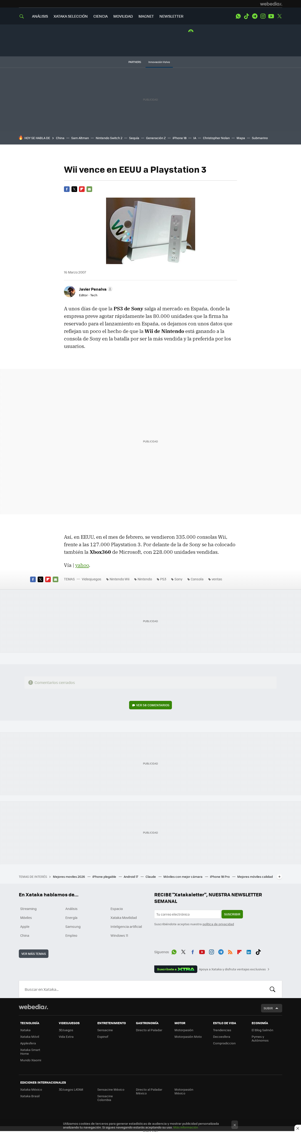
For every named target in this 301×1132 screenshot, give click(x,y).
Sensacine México (110, 1089)
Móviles (26, 917)
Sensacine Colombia (105, 1098)
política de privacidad (218, 924)
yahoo (82, 565)
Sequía (134, 138)
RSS (230, 951)
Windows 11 (119, 935)
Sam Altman (80, 138)
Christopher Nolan (216, 138)
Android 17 (131, 876)
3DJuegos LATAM (71, 1089)
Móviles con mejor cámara (183, 876)
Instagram (263, 16)
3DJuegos (66, 1030)
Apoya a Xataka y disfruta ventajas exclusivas (232, 969)
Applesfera (28, 1043)
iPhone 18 (179, 138)
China (60, 138)
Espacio (117, 908)
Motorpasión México (183, 1091)
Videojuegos (91, 579)
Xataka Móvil (29, 1036)
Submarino (260, 138)
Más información (185, 1127)
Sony (178, 579)
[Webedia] (271, 4)
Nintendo (145, 579)
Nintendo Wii (119, 579)
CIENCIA (100, 16)
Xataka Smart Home (30, 1051)
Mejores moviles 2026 (69, 876)
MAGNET (146, 16)
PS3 (163, 579)
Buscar (272, 989)
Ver (152, 705)
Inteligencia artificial (126, 926)
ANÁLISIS (40, 16)
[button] (95, 289)
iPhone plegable (104, 876)
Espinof (102, 1036)
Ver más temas (33, 953)
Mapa (241, 138)
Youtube (271, 16)
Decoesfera (221, 1036)
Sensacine (105, 1030)
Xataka (25, 1030)
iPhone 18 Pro (220, 876)
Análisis (71, 908)
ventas (217, 579)
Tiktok (246, 16)
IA (194, 138)
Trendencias (222, 1030)
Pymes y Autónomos (260, 1038)
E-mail (89, 189)
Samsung (73, 926)
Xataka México (31, 1089)
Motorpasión (183, 1030)
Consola (197, 579)
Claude (151, 876)
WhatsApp (238, 16)
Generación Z (156, 138)
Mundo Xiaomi (30, 1060)
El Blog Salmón (262, 1030)
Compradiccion (224, 1043)
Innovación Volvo (159, 62)
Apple (24, 926)
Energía (71, 917)
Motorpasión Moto (188, 1036)
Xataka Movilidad (124, 917)
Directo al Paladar (149, 1030)
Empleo (71, 935)
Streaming (28, 908)
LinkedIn (249, 951)
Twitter (279, 16)
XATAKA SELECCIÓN (71, 16)
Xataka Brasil (30, 1096)
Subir (268, 1008)
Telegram (254, 16)
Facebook (67, 189)
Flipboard (82, 189)
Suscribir (232, 914)
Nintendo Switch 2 (109, 138)
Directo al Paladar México (149, 1091)
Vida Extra (66, 1036)
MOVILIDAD (123, 16)
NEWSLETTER (171, 16)
